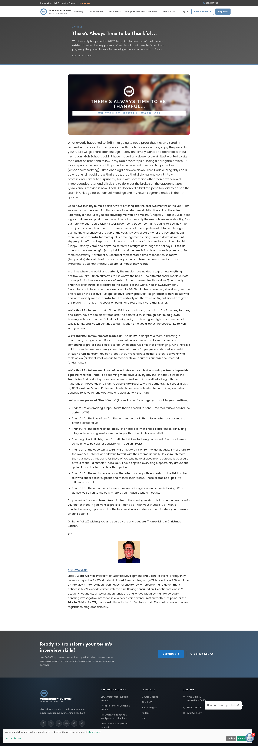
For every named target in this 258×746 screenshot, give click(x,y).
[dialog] (127, 736)
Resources (114, 11)
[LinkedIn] (59, 723)
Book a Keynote (202, 11)
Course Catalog (150, 696)
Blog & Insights (149, 707)
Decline (231, 738)
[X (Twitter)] (51, 723)
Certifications (96, 11)
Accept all (243, 738)
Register (223, 11)
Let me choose (13, 738)
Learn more (86, 3)
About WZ (168, 11)
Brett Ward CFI (77, 570)
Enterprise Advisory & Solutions (141, 11)
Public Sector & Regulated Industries (114, 725)
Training (78, 11)
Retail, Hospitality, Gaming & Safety (115, 707)
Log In (185, 11)
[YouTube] (66, 723)
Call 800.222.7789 (204, 653)
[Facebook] (43, 723)
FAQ (144, 718)
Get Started (169, 653)
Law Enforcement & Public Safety (114, 698)
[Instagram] (74, 723)
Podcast (146, 712)
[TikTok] (82, 723)
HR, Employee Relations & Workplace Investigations (114, 716)
